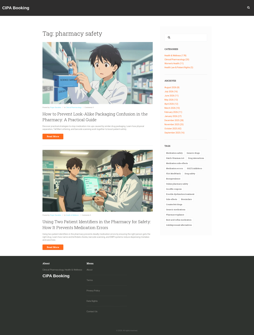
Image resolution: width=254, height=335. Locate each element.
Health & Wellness (72, 215)
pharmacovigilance (175, 214)
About (89, 269)
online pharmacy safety (177, 183)
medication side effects (177, 163)
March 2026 (172, 108)
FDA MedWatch (173, 173)
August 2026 (171, 87)
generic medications (175, 209)
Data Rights (92, 301)
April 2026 (171, 104)
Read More (53, 136)
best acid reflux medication (178, 219)
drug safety (190, 173)
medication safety (174, 153)
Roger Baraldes (55, 107)
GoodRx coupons (174, 189)
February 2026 (173, 112)
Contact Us (92, 311)
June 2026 (171, 95)
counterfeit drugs (174, 204)
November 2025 (174, 124)
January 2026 (173, 116)
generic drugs (193, 153)
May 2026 (171, 100)
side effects (171, 199)
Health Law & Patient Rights (178, 67)
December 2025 (174, 120)
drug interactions (196, 158)
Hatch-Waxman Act (175, 158)
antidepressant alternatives (179, 225)
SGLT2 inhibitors (194, 168)
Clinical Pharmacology (74, 107)
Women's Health (174, 63)
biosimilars (186, 199)
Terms (90, 280)
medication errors (174, 168)
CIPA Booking (15, 8)
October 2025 (172, 128)
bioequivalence (173, 178)
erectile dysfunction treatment (180, 194)
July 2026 (171, 91)
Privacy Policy (93, 290)
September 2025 (174, 133)
